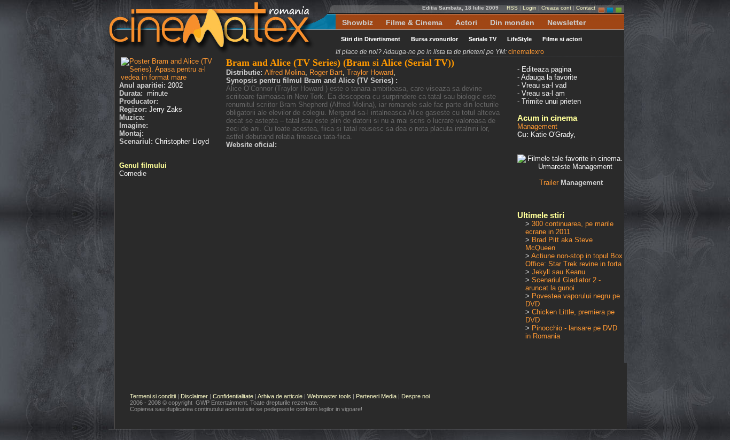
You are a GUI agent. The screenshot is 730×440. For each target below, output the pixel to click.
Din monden (512, 22)
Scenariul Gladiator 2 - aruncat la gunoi (563, 284)
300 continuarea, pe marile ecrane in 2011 (569, 228)
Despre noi (415, 396)
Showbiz (357, 22)
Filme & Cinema (414, 22)
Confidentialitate (233, 396)
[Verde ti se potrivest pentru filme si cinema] (619, 8)
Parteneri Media (376, 396)
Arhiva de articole (280, 396)
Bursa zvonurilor (434, 39)
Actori (466, 22)
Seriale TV (482, 39)
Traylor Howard (370, 72)
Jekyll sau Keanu (558, 272)
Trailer (571, 183)
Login (530, 8)
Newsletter (566, 22)
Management (537, 126)
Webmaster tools (329, 396)
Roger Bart (326, 72)
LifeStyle (519, 39)
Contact (585, 8)
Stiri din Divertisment (370, 39)
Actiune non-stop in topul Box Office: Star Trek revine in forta (574, 260)
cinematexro (526, 52)
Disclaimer (194, 396)
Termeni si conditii (153, 396)
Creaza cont (556, 8)
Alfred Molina (285, 72)
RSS (512, 8)
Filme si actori (562, 39)
